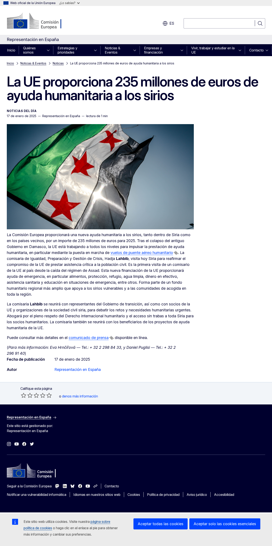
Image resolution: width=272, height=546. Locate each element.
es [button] (171, 23)
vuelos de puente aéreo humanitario (141, 252)
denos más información (80, 396)
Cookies (134, 494)
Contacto (256, 50)
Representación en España (77, 369)
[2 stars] (26, 395)
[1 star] (23, 395)
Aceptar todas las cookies (160, 524)
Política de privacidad (163, 494)
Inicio (11, 50)
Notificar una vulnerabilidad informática (36, 494)
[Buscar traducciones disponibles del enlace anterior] (176, 253)
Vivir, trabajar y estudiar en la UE (213, 50)
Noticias (58, 63)
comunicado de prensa (89, 337)
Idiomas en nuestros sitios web (96, 494)
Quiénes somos (29, 50)
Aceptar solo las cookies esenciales (225, 524)
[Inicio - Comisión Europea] (41, 21)
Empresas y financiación (153, 50)
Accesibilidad (224, 494)
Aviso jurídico (197, 494)
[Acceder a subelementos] (49, 50)
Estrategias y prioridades (67, 50)
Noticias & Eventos (112, 50)
